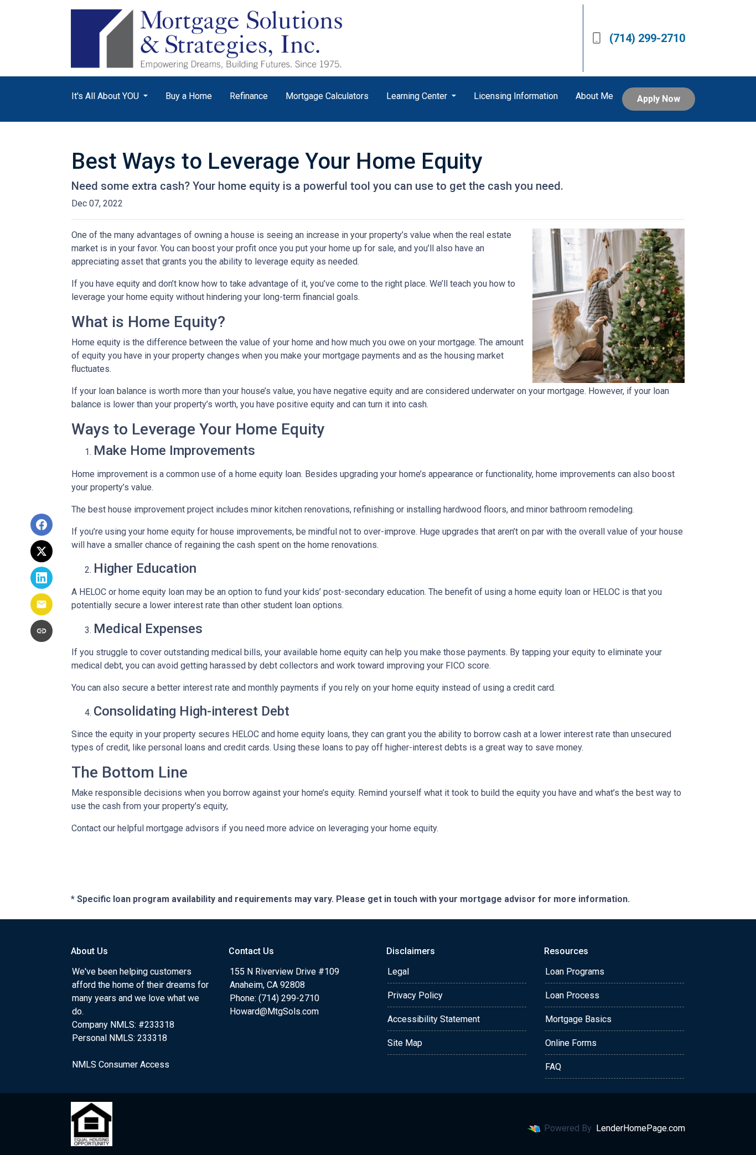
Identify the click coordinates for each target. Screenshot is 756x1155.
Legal (398, 971)
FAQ (553, 1066)
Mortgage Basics (578, 1019)
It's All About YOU (106, 96)
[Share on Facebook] (41, 525)
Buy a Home (188, 96)
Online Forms (571, 1043)
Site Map (404, 1043)
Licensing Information (516, 96)
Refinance (249, 96)
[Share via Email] (41, 604)
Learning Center (417, 96)
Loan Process (572, 995)
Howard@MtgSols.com (274, 1011)
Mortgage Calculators (327, 96)
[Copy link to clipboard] (41, 631)
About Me (594, 96)
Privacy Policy (415, 995)
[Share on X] (41, 551)
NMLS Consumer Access (120, 1064)
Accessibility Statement (433, 1019)
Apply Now (658, 99)
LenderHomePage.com (640, 1128)
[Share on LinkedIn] (41, 578)
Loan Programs (574, 971)
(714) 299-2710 (647, 38)
